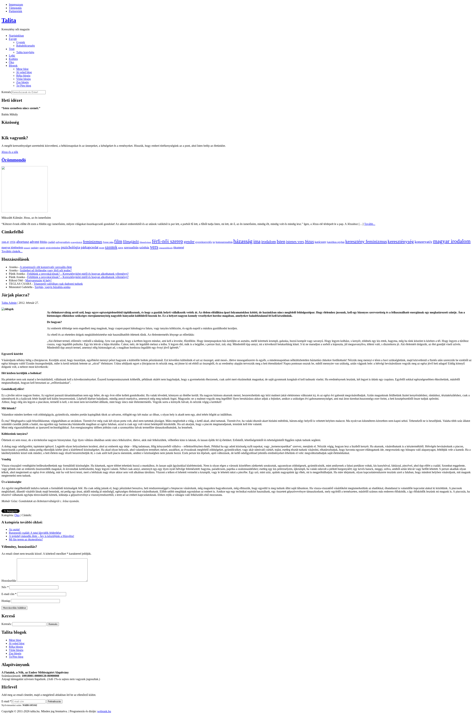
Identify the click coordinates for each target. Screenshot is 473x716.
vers (154, 247)
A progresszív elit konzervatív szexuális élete (46, 267)
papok (42, 247)
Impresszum (16, 4)
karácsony (320, 242)
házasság (243, 241)
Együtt (13, 39)
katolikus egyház (336, 242)
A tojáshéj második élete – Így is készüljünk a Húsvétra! (41, 536)
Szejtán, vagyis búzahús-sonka (52, 287)
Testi (11, 49)
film (118, 241)
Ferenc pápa (108, 242)
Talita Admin (9, 302)
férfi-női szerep (167, 241)
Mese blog (22, 68)
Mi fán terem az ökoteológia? (26, 539)
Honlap (5, 600)
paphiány (35, 247)
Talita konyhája (25, 52)
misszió (27, 248)
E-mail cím (8, 594)
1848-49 (5, 242)
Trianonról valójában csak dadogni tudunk (58, 283)
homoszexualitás (224, 242)
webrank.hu (104, 711)
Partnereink (15, 11)
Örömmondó (13, 159)
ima (257, 241)
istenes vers (295, 241)
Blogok (13, 65)
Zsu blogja (22, 82)
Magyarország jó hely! (38, 280)
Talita (8, 20)
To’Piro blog (23, 85)
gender (189, 241)
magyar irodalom (452, 241)
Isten (281, 241)
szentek (111, 247)
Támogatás (15, 7)
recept (101, 247)
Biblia (43, 242)
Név (5, 587)
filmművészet (145, 242)
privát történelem (53, 247)
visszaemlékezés (166, 248)
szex (120, 247)
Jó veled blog (24, 72)
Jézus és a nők (9, 152)
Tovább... (369, 224)
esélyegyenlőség (63, 242)
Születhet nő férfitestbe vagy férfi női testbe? (46, 270)
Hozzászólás (8, 580)
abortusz (22, 242)
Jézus (309, 241)
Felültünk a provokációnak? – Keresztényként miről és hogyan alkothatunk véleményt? (78, 273)
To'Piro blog (16, 656)
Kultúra (13, 58)
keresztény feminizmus (366, 241)
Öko (11, 62)
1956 (13, 241)
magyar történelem (12, 247)
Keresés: (6, 92)
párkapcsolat (89, 247)
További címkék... (12, 251)
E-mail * (6, 701)
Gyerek (20, 42)
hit (214, 242)
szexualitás (131, 247)
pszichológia (70, 247)
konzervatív (423, 242)
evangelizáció (76, 242)
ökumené (178, 247)
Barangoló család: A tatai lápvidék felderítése (35, 532)
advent (34, 242)
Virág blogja (23, 78)
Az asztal (14, 529)
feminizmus (92, 241)
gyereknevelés (203, 241)
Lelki (12, 55)
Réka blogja (23, 75)
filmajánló (131, 241)
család (51, 241)
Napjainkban (16, 35)
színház (144, 247)
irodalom (268, 241)
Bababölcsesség (25, 45)
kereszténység (401, 241)
